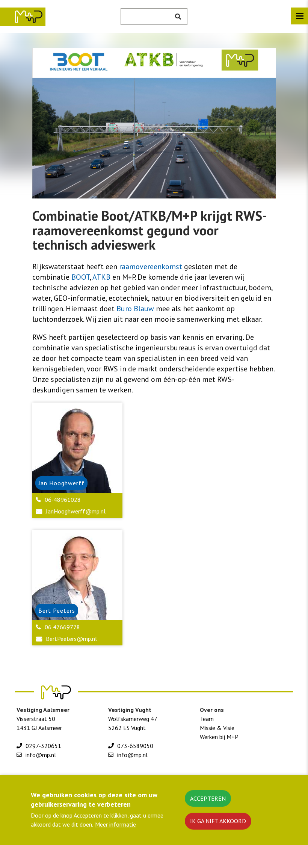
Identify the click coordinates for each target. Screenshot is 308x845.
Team (207, 718)
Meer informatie (115, 824)
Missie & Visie (217, 727)
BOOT (80, 277)
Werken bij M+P (219, 737)
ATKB (102, 277)
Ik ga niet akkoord (218, 821)
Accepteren (208, 798)
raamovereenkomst (151, 266)
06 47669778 (62, 627)
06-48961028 (63, 500)
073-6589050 (135, 746)
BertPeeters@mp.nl (71, 639)
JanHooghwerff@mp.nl (76, 511)
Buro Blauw (135, 308)
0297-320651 (43, 746)
